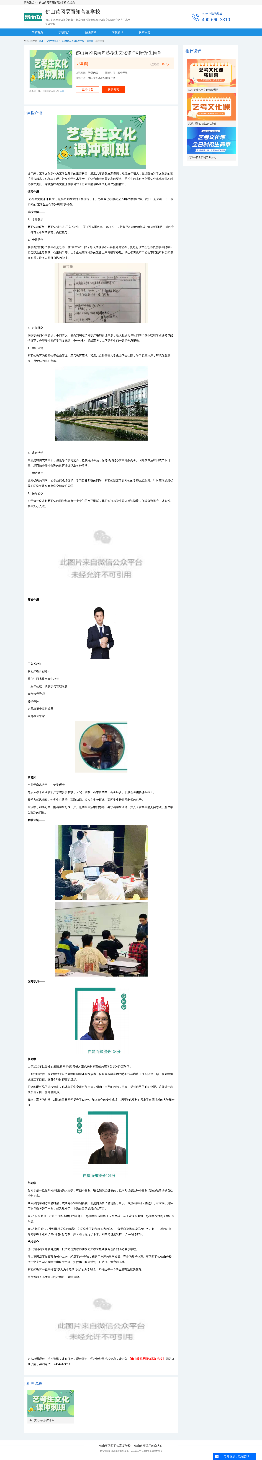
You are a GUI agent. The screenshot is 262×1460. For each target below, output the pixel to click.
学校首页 (37, 32)
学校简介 (64, 32)
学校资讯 (117, 32)
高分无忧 (29, 2)
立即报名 (87, 89)
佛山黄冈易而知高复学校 (52, 2)
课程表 (90, 41)
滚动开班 (122, 73)
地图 (62, 91)
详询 (83, 63)
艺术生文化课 (52, 41)
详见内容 (93, 73)
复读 (41, 41)
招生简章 (91, 32)
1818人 (166, 64)
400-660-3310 (216, 19)
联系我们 (144, 32)
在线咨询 (113, 89)
